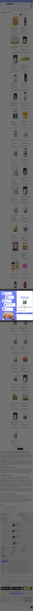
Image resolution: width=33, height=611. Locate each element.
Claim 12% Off (24, 313)
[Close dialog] (32, 291)
